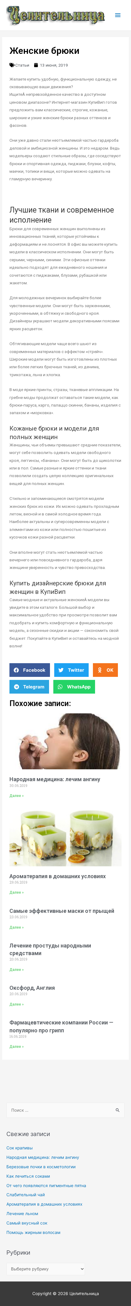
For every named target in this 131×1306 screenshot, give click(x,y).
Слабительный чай (25, 1194)
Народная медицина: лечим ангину (54, 779)
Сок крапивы (19, 1147)
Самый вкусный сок (26, 1223)
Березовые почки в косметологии (41, 1166)
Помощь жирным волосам (33, 1232)
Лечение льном (22, 1213)
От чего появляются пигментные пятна (46, 1185)
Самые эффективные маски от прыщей (61, 911)
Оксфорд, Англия (32, 988)
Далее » (16, 796)
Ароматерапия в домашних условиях (57, 876)
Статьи (22, 65)
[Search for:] (65, 1110)
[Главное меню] (118, 15)
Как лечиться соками (28, 1176)
